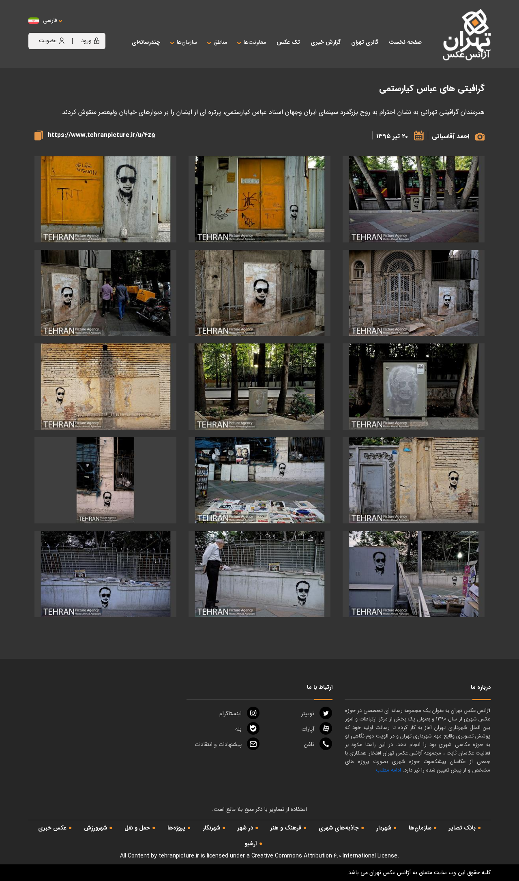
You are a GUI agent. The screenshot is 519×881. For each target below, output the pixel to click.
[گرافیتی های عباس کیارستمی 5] (259, 293)
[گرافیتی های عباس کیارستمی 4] (414, 293)
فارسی (50, 20)
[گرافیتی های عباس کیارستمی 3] (105, 199)
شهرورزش (95, 827)
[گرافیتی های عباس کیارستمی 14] (259, 574)
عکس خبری (52, 827)
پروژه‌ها (176, 827)
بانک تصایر (462, 827)
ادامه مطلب (388, 770)
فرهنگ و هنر (285, 827)
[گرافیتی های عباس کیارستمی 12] (105, 480)
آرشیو (250, 843)
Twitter (307, 713)
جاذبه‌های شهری (339, 827)
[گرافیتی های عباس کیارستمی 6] (105, 293)
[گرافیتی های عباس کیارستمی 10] (414, 480)
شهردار (383, 827)
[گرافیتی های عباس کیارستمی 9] (105, 386)
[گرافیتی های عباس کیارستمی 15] (105, 574)
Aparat (307, 729)
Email (218, 744)
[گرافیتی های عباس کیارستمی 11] (259, 480)
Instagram (230, 713)
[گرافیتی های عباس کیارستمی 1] (414, 199)
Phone (309, 744)
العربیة (94, 28)
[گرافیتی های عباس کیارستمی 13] (414, 574)
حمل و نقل (137, 827)
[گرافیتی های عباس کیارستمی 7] (414, 386)
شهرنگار (211, 827)
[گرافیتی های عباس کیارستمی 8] (259, 386)
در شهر (245, 827)
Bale (238, 729)
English (75, 28)
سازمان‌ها (420, 827)
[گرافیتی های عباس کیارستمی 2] (259, 199)
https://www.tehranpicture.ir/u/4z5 (102, 135)
